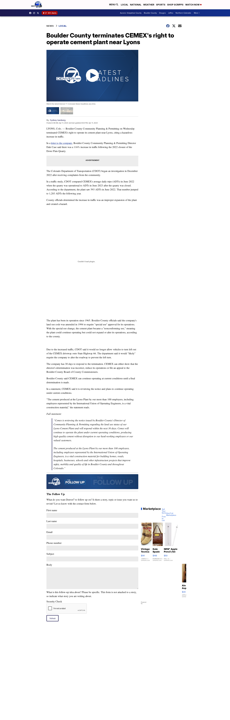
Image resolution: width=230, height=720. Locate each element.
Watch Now (192, 4)
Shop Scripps (175, 4)
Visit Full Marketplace (171, 514)
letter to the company (61, 143)
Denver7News (31, 13)
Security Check (54, 601)
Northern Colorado (183, 13)
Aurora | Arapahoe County (130, 13)
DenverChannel (38, 13)
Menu (112, 4)
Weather (148, 4)
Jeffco (170, 13)
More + (197, 13)
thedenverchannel (34, 13)
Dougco (162, 13)
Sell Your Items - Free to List (164, 514)
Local (124, 4)
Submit (53, 618)
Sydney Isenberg (57, 120)
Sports (160, 4)
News (50, 26)
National (135, 4)
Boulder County (150, 13)
